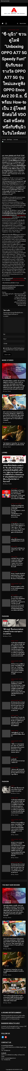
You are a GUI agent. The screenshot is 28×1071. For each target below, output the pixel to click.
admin (4, 139)
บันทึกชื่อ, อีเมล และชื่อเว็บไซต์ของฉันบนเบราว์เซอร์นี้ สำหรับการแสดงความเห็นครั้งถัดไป (13, 349)
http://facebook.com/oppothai (17, 280)
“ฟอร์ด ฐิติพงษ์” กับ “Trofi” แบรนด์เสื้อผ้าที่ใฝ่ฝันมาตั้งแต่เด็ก (18, 734)
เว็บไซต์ (5, 343)
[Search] (17, 23)
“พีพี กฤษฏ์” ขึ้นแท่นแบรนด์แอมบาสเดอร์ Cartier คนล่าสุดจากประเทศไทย (13, 631)
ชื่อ (4, 334)
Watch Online (23, 23)
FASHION (13, 503)
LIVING (4, 457)
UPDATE (17, 29)
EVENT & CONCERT (12, 29)
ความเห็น (6, 316)
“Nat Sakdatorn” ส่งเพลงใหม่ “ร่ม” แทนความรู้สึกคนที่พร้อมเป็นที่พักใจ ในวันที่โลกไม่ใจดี (13, 971)
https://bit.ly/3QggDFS (18, 278)
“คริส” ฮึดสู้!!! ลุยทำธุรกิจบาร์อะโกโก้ (8, 293)
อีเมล (5, 339)
